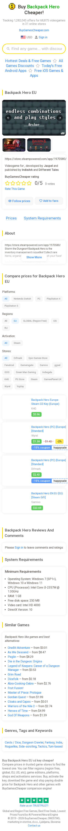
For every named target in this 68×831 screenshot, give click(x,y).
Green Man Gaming (26, 372)
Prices (11, 218)
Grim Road (14, 674)
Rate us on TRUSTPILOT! (34, 805)
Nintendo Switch (22, 298)
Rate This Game (15, 189)
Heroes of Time (18, 710)
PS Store (19, 379)
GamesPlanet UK (52, 379)
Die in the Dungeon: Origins (25, 661)
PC (39, 298)
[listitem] (14, 145)
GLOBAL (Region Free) (35, 320)
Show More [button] (34, 257)
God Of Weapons (18, 715)
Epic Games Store (38, 358)
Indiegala (47, 372)
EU (15, 320)
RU (6, 328)
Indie (59, 742)
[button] (8, 118)
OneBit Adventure (19, 647)
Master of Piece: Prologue (24, 692)
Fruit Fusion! (16, 688)
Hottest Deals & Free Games (28, 61)
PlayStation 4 (53, 298)
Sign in (43, 37)
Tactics (42, 746)
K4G (7, 379)
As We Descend (18, 652)
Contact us (34, 825)
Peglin (12, 657)
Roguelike (11, 746)
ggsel (57, 365)
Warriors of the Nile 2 (21, 706)
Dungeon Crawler (33, 742)
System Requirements (42, 218)
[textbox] (36, 49)
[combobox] (36, 49)
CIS (55, 320)
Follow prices (21, 201)
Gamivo (44, 365)
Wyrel (7, 386)
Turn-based (55, 746)
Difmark (18, 358)
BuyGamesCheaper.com (34, 30)
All (6, 298)
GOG (7, 372)
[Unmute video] (34, 118)
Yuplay (20, 386)
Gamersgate (26, 365)
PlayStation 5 (11, 305)
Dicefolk (13, 679)
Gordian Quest (17, 697)
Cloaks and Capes (19, 701)
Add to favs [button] (50, 201)
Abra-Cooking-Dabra (21, 683)
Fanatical (9, 365)
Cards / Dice (13, 742)
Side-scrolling (28, 746)
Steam (17, 343)
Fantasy (50, 742)
